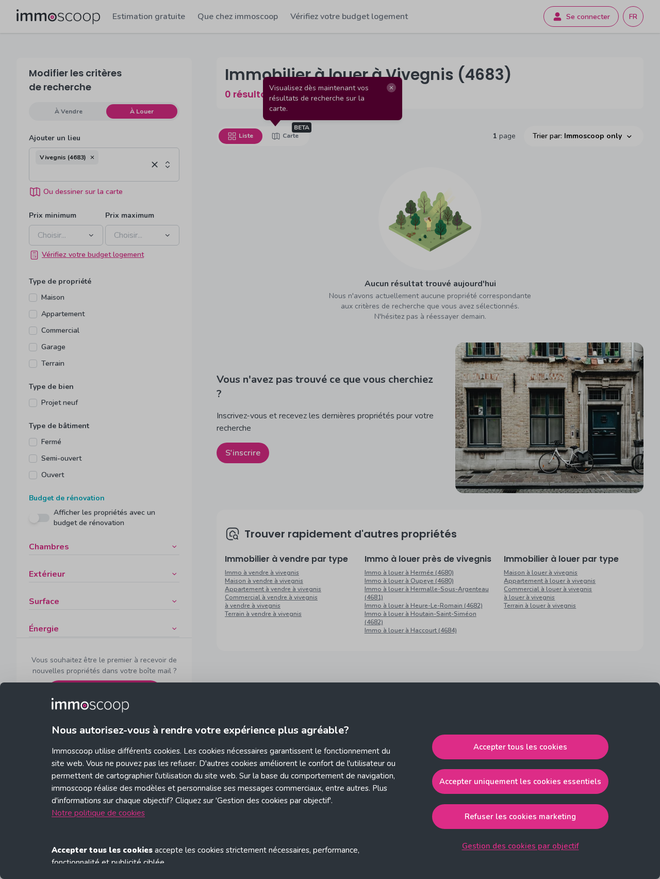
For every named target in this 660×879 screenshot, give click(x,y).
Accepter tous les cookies (520, 747)
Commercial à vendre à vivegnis (271, 597)
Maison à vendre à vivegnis (264, 581)
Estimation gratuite (148, 16)
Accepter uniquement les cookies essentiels (520, 781)
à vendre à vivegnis (252, 605)
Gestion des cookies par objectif (520, 846)
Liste (246, 136)
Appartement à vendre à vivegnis (273, 589)
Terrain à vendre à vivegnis (263, 614)
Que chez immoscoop (237, 16)
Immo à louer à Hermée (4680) (409, 572)
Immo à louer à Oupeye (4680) (409, 581)
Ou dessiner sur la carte (83, 192)
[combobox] (91, 173)
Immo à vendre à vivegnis (262, 572)
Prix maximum (129, 215)
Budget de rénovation (67, 498)
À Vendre (68, 111)
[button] (92, 157)
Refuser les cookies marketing (520, 816)
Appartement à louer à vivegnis (550, 581)
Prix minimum (52, 215)
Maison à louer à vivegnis (541, 572)
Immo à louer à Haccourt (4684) (411, 630)
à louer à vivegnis (529, 597)
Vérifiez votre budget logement (349, 16)
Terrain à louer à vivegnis (540, 605)
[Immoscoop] (58, 16)
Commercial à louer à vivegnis (548, 589)
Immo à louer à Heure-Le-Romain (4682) (424, 605)
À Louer (142, 111)
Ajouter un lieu (54, 138)
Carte (291, 136)
